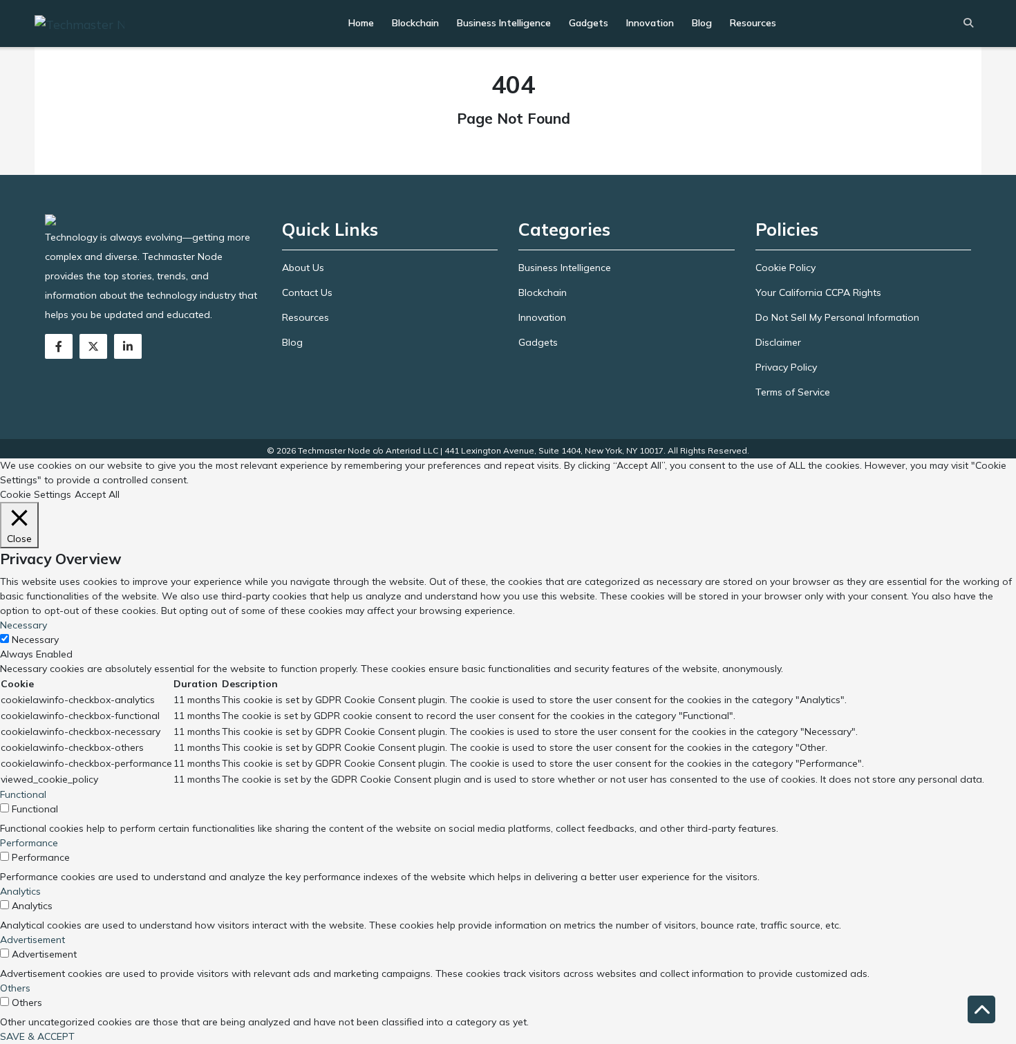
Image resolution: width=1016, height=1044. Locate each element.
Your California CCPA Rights (818, 292)
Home (361, 23)
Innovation (650, 23)
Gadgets (588, 23)
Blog (702, 23)
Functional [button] (23, 794)
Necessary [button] (23, 625)
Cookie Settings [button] (35, 494)
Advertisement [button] (32, 939)
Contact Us (307, 292)
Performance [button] (29, 843)
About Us (303, 267)
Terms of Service (792, 392)
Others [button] (15, 988)
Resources (753, 23)
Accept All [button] (97, 494)
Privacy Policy (786, 367)
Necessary (35, 639)
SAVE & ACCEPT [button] (37, 1036)
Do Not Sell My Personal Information (837, 317)
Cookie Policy (785, 267)
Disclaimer (778, 342)
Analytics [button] (20, 891)
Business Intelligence (504, 23)
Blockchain (415, 23)
